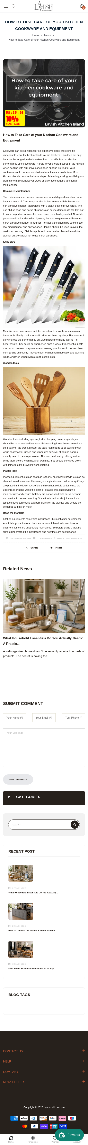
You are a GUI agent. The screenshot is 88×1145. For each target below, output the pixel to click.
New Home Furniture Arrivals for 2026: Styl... (32, 968)
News (47, 35)
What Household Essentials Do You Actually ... (33, 892)
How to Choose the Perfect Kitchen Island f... (32, 930)
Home (35, 35)
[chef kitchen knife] (44, 286)
